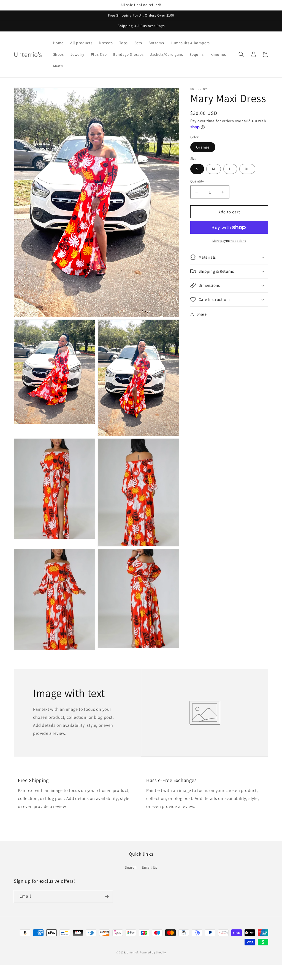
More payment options (229, 240)
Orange (203, 147)
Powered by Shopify (153, 952)
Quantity (197, 181)
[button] (241, 54)
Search (131, 867)
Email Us (149, 867)
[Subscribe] (107, 896)
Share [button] (202, 314)
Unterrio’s (133, 952)
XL (247, 168)
